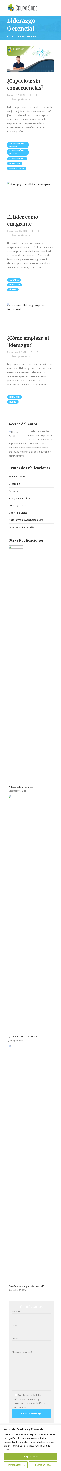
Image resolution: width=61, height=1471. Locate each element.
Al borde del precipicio (21, 786)
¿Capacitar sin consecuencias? (25, 1036)
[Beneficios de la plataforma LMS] (16, 1162)
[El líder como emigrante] (30, 195)
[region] (30, 1447)
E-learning (14, 491)
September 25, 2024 (17, 1290)
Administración (17, 476)
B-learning (14, 483)
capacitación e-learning (17, 152)
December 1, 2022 (16, 352)
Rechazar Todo (43, 1464)
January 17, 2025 (16, 94)
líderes (12, 289)
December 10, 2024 (17, 791)
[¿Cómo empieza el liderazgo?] (30, 316)
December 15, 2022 (17, 230)
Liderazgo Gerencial (20, 99)
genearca (14, 279)
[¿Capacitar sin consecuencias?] (30, 59)
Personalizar (14, 1464)
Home (10, 36)
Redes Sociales (16, 168)
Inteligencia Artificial (20, 498)
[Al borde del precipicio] (16, 663)
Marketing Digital (18, 512)
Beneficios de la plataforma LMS (26, 1286)
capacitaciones (17, 158)
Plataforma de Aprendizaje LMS (26, 519)
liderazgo (14, 163)
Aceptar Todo (30, 1456)
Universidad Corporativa (22, 527)
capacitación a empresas (16, 145)
